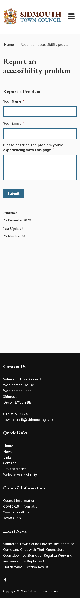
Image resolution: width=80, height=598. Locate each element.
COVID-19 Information (21, 506)
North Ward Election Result (25, 566)
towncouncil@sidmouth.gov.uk (28, 419)
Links (7, 457)
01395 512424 (15, 413)
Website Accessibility (20, 474)
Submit (13, 193)
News (7, 451)
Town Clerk (12, 517)
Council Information (19, 500)
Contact (9, 463)
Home (8, 445)
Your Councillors (16, 512)
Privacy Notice (14, 468)
